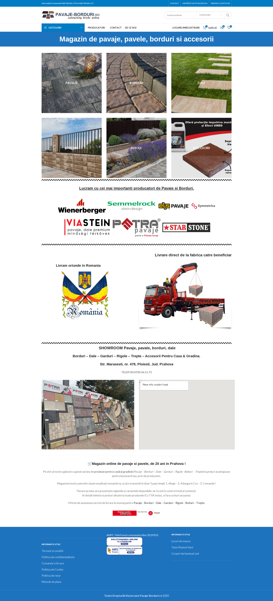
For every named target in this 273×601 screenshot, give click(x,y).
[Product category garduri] (72, 148)
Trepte (200, 503)
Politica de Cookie (52, 569)
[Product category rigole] (136, 148)
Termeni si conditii (52, 551)
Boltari (190, 503)
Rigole (179, 503)
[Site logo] (71, 14)
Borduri (148, 503)
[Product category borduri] (136, 83)
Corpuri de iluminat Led (185, 553)
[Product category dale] (201, 83)
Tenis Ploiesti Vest (182, 547)
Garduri (168, 503)
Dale (158, 503)
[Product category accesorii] (201, 148)
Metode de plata (51, 581)
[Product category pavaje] (72, 83)
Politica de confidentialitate (58, 557)
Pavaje (138, 503)
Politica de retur (51, 575)
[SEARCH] (228, 15)
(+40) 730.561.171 (85, 3)
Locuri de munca (180, 541)
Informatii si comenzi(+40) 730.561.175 (59, 3)
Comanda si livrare (53, 563)
